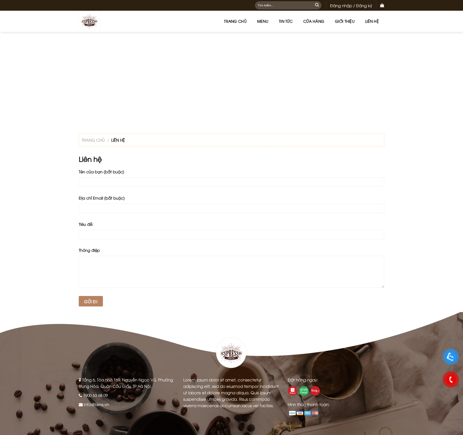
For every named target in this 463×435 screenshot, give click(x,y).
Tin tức (286, 21)
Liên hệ (372, 21)
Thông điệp (89, 250)
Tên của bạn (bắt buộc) (101, 171)
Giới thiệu (344, 21)
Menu (262, 21)
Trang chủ (235, 21)
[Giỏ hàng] (382, 5)
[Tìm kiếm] (317, 5)
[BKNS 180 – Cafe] (105, 21)
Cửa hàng (313, 21)
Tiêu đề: (86, 224)
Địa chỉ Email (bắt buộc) (102, 197)
